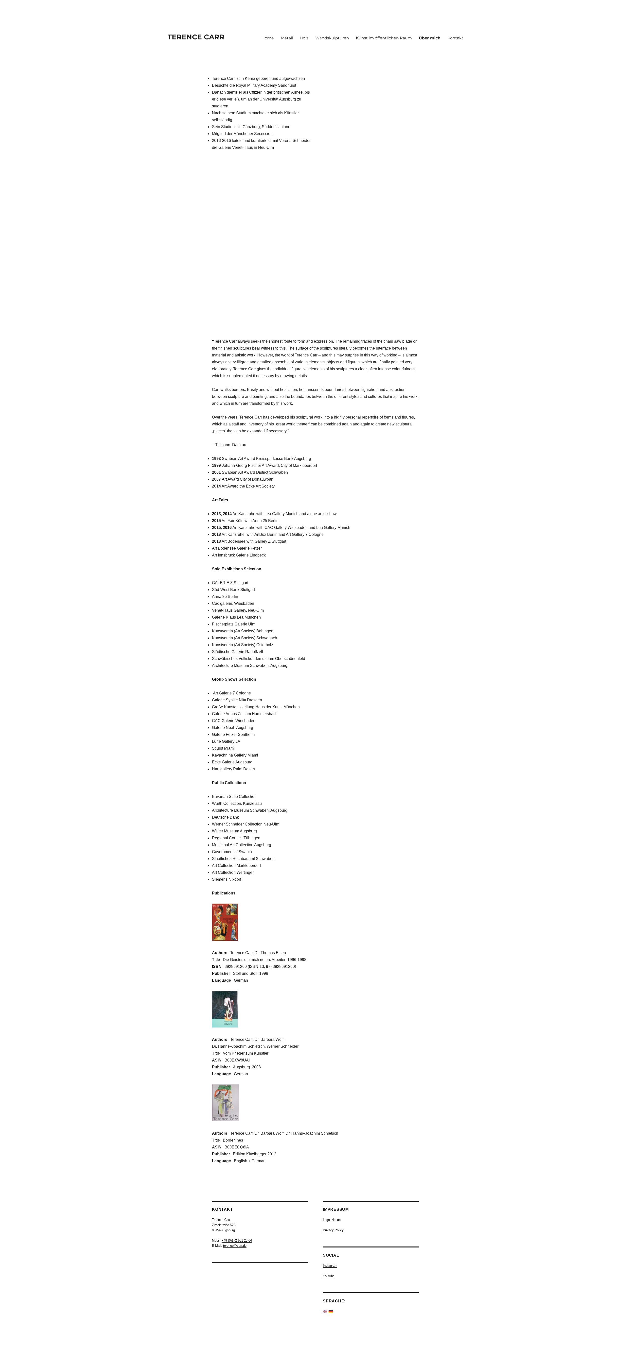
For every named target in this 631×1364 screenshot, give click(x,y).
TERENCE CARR (196, 37)
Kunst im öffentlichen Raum (384, 38)
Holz (304, 38)
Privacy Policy (333, 1230)
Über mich (429, 38)
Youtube (328, 1276)
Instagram (330, 1265)
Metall (287, 38)
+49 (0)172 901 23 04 (237, 1240)
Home (268, 38)
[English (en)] (325, 1311)
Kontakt (455, 38)
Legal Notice (332, 1220)
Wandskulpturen (332, 38)
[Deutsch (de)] (331, 1311)
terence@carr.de (234, 1245)
